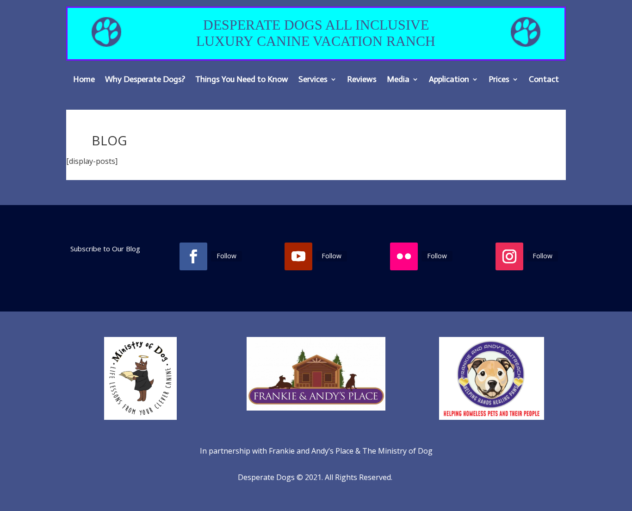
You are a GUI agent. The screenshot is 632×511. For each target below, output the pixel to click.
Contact (544, 80)
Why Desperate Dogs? (145, 80)
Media (398, 80)
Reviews (362, 80)
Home (84, 80)
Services (313, 80)
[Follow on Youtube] (298, 256)
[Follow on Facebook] (193, 256)
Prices (499, 80)
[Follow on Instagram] (509, 256)
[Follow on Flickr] (404, 256)
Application (449, 80)
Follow (226, 255)
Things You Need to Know (241, 80)
